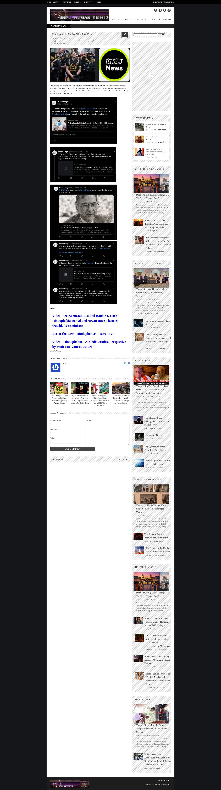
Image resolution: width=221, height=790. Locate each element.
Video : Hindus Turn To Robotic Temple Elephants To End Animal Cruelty (152, 728)
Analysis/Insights (62, 41)
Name (55, 420)
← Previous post (58, 459)
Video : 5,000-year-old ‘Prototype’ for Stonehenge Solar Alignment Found (156, 224)
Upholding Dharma (155, 435)
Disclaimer (163, 780)
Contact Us (88, 2)
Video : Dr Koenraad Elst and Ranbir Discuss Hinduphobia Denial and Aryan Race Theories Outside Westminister (85, 320)
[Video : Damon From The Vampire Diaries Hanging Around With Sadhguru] (138, 620)
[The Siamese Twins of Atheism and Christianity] (138, 536)
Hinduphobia (88, 41)
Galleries (77, 2)
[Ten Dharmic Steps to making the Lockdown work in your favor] (138, 420)
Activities (67, 2)
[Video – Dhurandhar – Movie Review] (139, 127)
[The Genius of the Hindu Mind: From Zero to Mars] (139, 550)
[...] (164, 213)
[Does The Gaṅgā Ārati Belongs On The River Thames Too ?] (153, 183)
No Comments (61, 43)
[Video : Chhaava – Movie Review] (139, 139)
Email (55, 429)
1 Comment (159, 541)
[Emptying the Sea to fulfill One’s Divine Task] (139, 463)
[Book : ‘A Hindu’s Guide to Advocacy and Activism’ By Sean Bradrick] (139, 152)
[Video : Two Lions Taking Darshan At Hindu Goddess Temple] (138, 658)
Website (52, 438)
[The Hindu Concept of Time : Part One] (138, 323)
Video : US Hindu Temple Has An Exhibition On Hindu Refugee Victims (152, 508)
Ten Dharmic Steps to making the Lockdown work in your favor (157, 421)
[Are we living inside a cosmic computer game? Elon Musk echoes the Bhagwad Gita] (139, 337)
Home (49, 2)
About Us (56, 2)
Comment (88, 420)
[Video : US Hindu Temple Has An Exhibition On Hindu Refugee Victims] (153, 494)
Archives (71, 41)
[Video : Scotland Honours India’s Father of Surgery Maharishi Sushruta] (153, 278)
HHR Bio (98, 2)
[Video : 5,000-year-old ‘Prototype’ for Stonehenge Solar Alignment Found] (138, 222)
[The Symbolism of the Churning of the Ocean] (138, 449)
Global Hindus (79, 41)
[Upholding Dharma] (139, 437)
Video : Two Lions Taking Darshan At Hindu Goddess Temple (157, 660)
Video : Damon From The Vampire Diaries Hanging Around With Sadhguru (156, 622)
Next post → (123, 459)
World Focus (106, 41)
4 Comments (159, 438)
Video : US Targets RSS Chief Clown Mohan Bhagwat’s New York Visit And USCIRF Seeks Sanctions (100, 400)
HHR (64, 363)
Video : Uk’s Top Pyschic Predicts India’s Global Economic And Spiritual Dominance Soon (152, 389)
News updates (97, 41)
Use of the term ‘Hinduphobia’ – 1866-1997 (83, 334)
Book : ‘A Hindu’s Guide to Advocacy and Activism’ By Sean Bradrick (155, 151)
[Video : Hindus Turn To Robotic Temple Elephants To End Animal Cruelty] (153, 714)
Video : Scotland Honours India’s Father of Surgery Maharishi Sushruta (151, 292)
